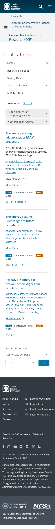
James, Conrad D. (31, 165)
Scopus (19, 201)
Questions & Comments (16, 434)
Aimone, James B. (15, 168)
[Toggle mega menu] (49, 6)
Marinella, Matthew (17, 294)
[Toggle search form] (40, 6)
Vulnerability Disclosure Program (20, 517)
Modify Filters (19, 93)
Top (46, 525)
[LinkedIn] (28, 446)
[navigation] (28, 355)
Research (16, 16)
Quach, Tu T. (13, 165)
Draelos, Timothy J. (29, 312)
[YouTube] (15, 446)
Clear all (27, 103)
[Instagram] (9, 446)
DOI (8, 264)
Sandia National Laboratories (17, 464)
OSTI (8, 201)
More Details (13, 185)
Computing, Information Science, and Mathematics (31, 24)
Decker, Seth (23, 305)
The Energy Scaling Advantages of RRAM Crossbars (20, 221)
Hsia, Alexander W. (16, 301)
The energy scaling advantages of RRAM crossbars (20, 137)
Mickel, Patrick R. (36, 297)
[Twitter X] (34, 446)
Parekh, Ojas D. (33, 161)
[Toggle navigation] (5, 27)
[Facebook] (3, 446)
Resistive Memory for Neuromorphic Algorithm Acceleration (23, 284)
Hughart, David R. (16, 297)
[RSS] (40, 446)
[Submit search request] (47, 63)
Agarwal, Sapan (14, 161)
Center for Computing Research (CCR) (25, 37)
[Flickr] (22, 446)
